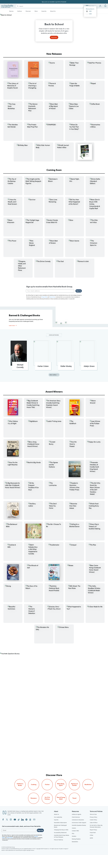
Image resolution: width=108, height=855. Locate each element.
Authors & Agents (76, 814)
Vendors (74, 836)
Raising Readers (76, 839)
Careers (74, 828)
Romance (34, 798)
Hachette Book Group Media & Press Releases (61, 836)
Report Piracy (93, 830)
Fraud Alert (93, 832)
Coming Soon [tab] (54, 169)
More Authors (53, 375)
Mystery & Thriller (74, 784)
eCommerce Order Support (79, 822)
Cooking (33, 784)
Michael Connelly (20, 365)
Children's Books (20, 784)
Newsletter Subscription (60, 822)
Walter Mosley (66, 366)
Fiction (47, 784)
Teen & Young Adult (61, 798)
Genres (11, 11)
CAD (90, 14)
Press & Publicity (58, 840)
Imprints (43, 11)
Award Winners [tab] (54, 391)
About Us (53, 11)
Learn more (12, 325)
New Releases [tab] (54, 53)
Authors (19, 11)
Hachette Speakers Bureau (79, 825)
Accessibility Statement (60, 832)
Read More (54, 37)
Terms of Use (93, 814)
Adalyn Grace (89, 366)
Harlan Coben (43, 366)
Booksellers (75, 841)
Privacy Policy (93, 817)
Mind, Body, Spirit (60, 784)
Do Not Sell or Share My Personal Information (96, 826)
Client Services (76, 817)
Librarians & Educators (78, 820)
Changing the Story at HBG (61, 830)
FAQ (73, 833)
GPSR (91, 838)
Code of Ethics (93, 822)
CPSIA (91, 835)
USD (90, 11)
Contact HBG (75, 830)
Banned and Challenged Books (60, 826)
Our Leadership (58, 817)
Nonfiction (88, 784)
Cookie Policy (93, 820)
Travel (74, 798)
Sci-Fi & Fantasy (47, 798)
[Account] (100, 6)
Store (36, 11)
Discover (28, 11)
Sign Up (78, 291)
